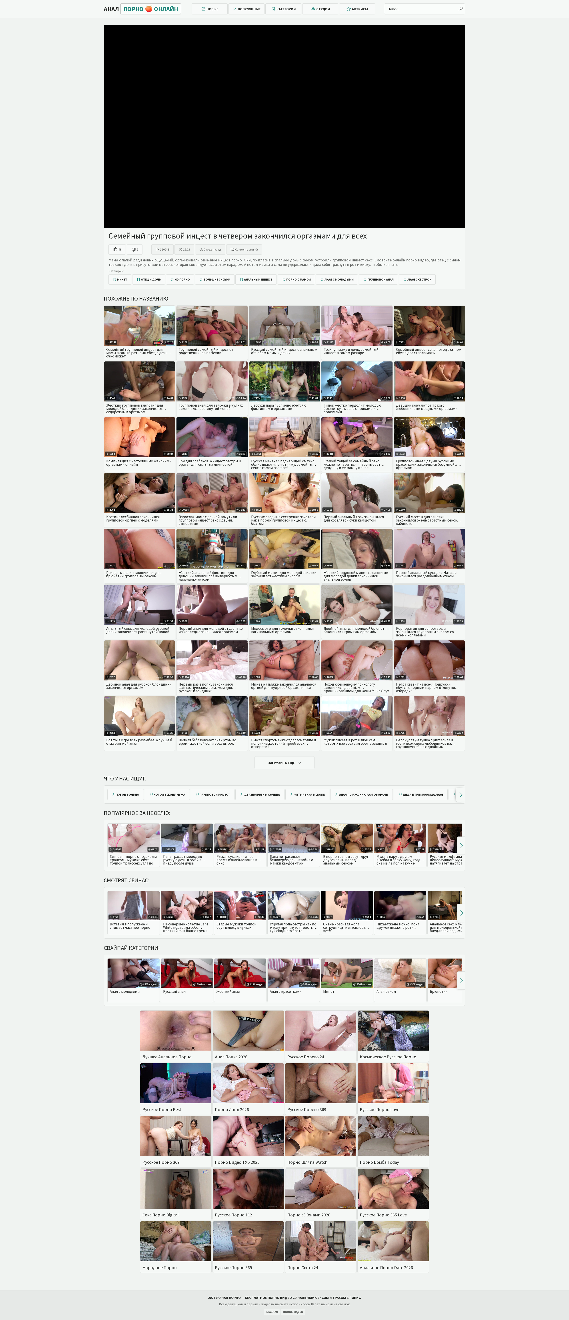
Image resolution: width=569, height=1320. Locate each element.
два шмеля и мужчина (262, 794)
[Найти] (460, 8)
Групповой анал (380, 279)
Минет (122, 279)
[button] (460, 795)
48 (120, 249)
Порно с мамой (298, 279)
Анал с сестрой (419, 279)
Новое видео (293, 1312)
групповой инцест (215, 794)
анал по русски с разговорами (363, 794)
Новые (212, 9)
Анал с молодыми (339, 279)
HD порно (182, 279)
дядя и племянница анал (423, 794)
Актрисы (360, 9)
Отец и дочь (151, 279)
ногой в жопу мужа (169, 794)
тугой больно (127, 794)
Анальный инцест (258, 279)
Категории (286, 9)
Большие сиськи (217, 279)
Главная (272, 1312)
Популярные (249, 9)
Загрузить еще (281, 762)
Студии (323, 9)
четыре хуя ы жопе (309, 794)
